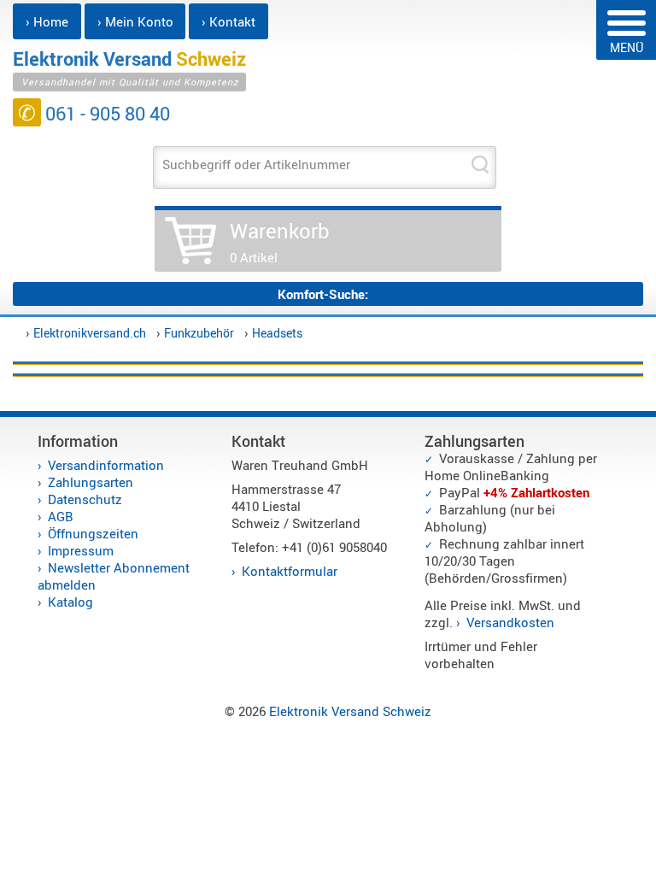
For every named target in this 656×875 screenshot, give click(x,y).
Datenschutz (85, 499)
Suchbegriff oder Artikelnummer (256, 164)
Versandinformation (106, 464)
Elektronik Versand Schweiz (350, 710)
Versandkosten (510, 622)
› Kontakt (228, 21)
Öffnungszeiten (93, 533)
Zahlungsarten (90, 481)
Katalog (70, 601)
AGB (60, 516)
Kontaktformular (289, 570)
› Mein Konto (135, 21)
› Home (47, 21)
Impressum (81, 550)
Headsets (277, 333)
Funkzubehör (199, 333)
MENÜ (626, 47)
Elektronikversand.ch (89, 333)
